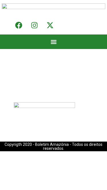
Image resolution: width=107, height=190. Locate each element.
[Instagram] (34, 25)
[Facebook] (18, 25)
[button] (53, 41)
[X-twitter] (50, 25)
